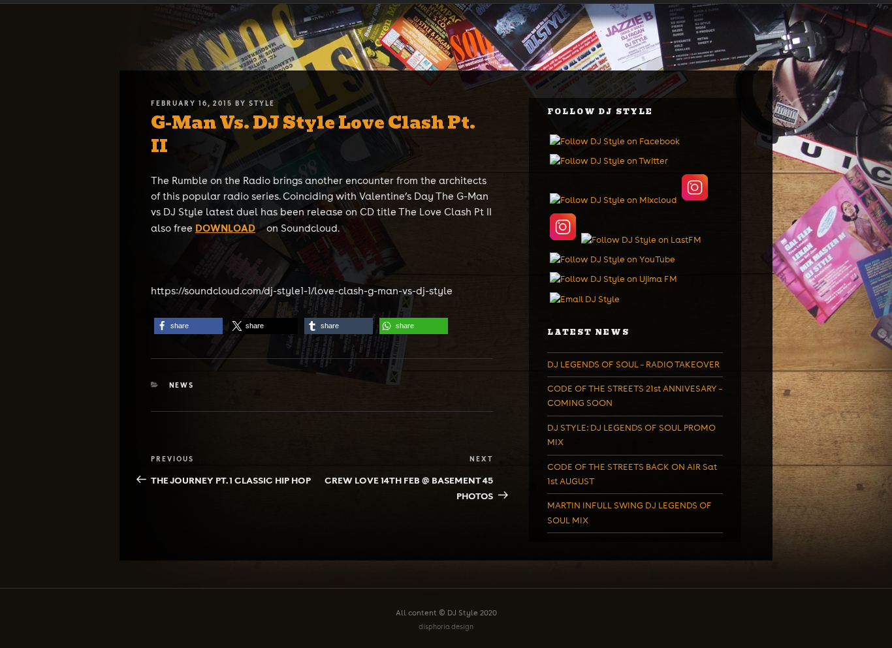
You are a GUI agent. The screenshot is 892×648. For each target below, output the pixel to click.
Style (262, 103)
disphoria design (446, 627)
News (182, 385)
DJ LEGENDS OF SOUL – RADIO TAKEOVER (633, 364)
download (225, 227)
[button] (188, 326)
